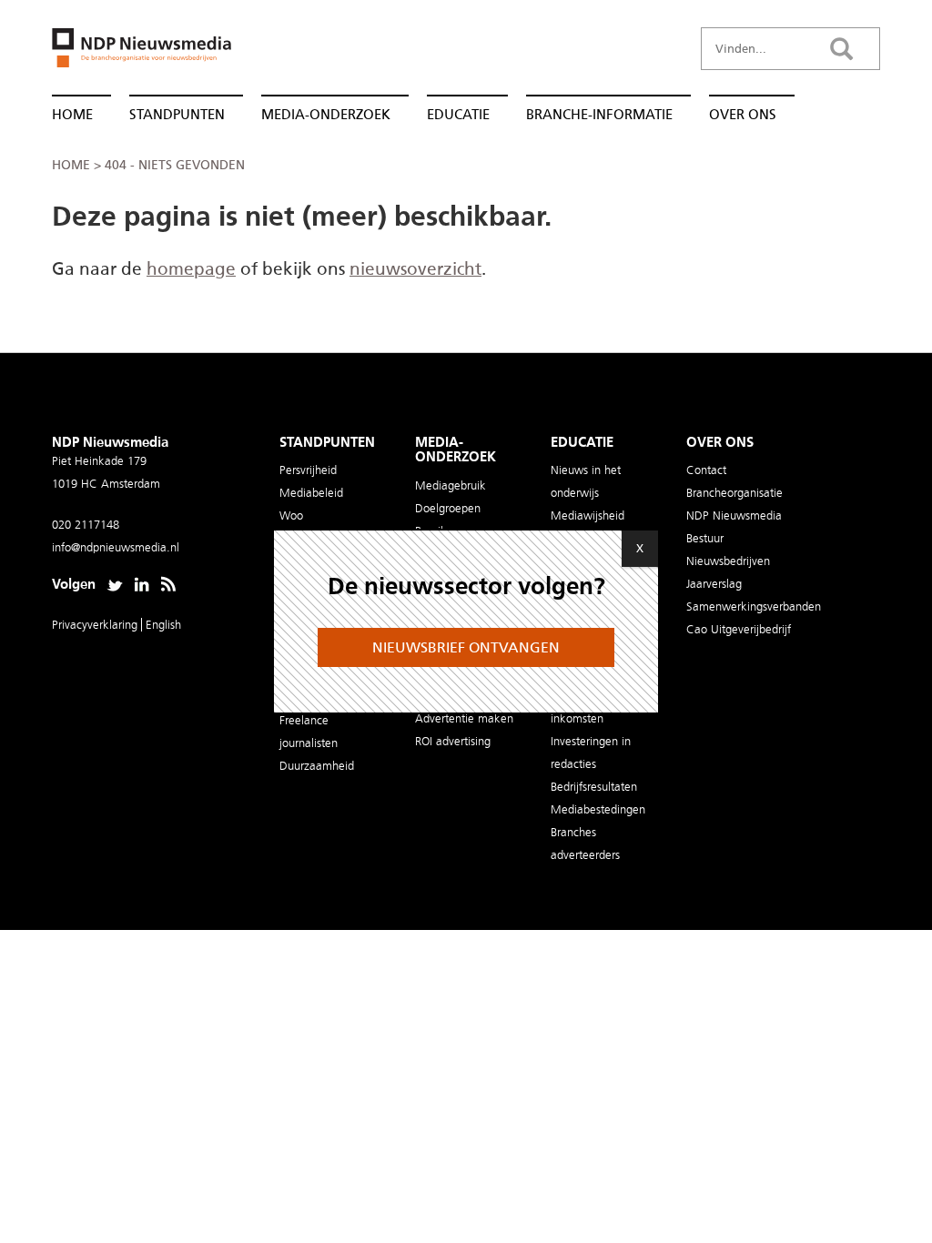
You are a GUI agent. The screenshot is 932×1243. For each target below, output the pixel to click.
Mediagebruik (450, 485)
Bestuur (705, 538)
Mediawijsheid (587, 515)
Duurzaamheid (316, 766)
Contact (706, 470)
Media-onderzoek (325, 114)
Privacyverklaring (96, 625)
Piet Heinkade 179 (99, 461)
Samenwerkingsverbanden (753, 606)
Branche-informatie (599, 114)
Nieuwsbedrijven (728, 561)
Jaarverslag (714, 584)
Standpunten (177, 114)
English (163, 625)
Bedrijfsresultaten (594, 786)
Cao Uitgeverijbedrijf (738, 629)
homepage (191, 268)
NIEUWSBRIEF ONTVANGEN (466, 647)
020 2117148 (85, 524)
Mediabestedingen (598, 809)
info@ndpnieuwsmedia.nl (115, 547)
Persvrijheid (308, 470)
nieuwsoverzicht (415, 268)
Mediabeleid (311, 493)
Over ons (742, 114)
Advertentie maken (464, 718)
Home (72, 114)
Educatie (458, 114)
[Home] (134, 54)
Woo (291, 515)
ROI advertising (453, 741)
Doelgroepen (448, 508)
